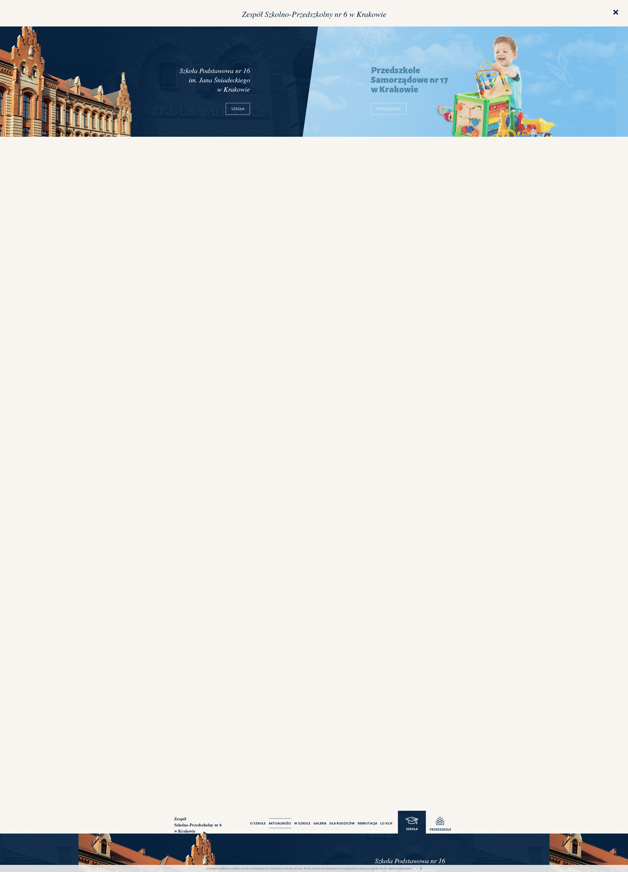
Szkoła (237, 108)
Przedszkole (388, 108)
